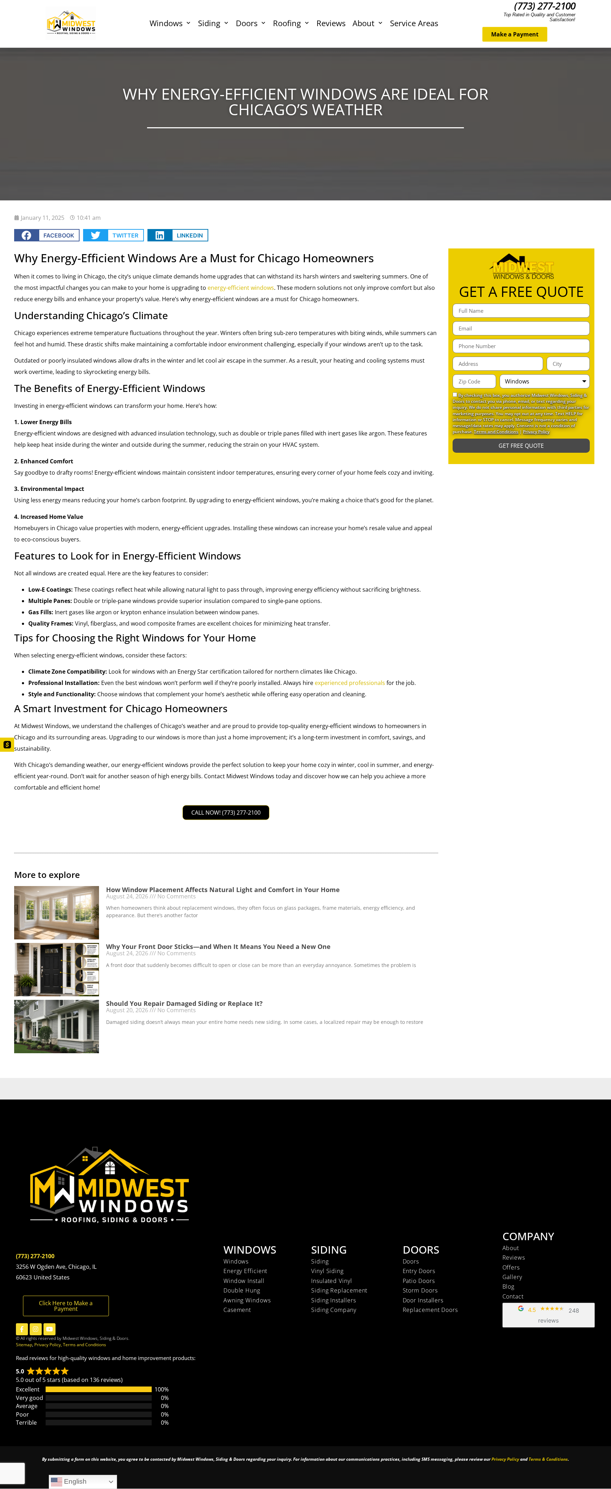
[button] (47, 235)
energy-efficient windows (241, 288)
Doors (246, 23)
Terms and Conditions (496, 432)
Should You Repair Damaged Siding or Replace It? (184, 1003)
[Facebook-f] (22, 1329)
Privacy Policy (536, 432)
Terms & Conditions (548, 1459)
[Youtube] (49, 1329)
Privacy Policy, (48, 1345)
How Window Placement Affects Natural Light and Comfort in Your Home (223, 889)
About (363, 23)
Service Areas (414, 23)
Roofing (287, 23)
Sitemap (24, 1345)
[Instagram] (36, 1329)
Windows (166, 23)
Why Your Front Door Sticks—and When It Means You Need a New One (218, 946)
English (74, 1481)
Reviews (330, 23)
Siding (209, 23)
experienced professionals (350, 683)
